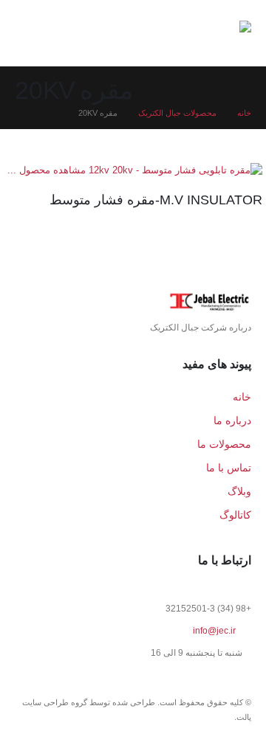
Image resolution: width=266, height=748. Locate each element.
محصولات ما (224, 444)
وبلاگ (239, 491)
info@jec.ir (214, 630)
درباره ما (232, 420)
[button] (61, 33)
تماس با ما (228, 468)
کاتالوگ (235, 515)
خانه (242, 397)
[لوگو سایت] (203, 33)
